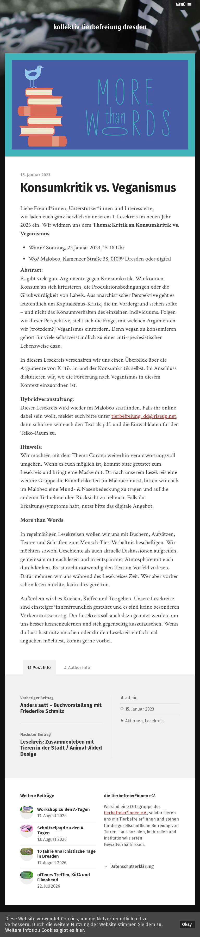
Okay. (187, 924)
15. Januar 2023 (139, 709)
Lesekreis (154, 720)
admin (131, 697)
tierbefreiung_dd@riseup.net (143, 416)
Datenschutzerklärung (132, 866)
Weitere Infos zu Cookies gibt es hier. (45, 930)
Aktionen (134, 720)
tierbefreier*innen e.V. (125, 812)
